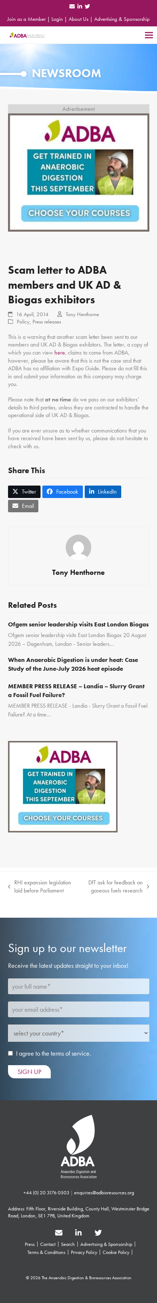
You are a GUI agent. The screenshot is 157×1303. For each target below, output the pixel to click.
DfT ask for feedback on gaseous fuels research (112, 886)
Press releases (46, 321)
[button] (149, 35)
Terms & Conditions (46, 1252)
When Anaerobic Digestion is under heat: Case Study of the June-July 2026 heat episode (73, 664)
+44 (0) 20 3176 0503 (46, 1192)
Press (30, 1244)
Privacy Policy (84, 1252)
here (59, 352)
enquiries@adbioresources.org (104, 1192)
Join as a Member (26, 19)
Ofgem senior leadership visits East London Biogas (78, 624)
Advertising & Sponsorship (122, 19)
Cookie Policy (116, 1252)
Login (57, 19)
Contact (47, 1244)
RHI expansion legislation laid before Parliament (40, 886)
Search (68, 1244)
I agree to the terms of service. (53, 1053)
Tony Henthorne (82, 314)
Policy (23, 321)
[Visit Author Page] (78, 546)
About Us (78, 19)
